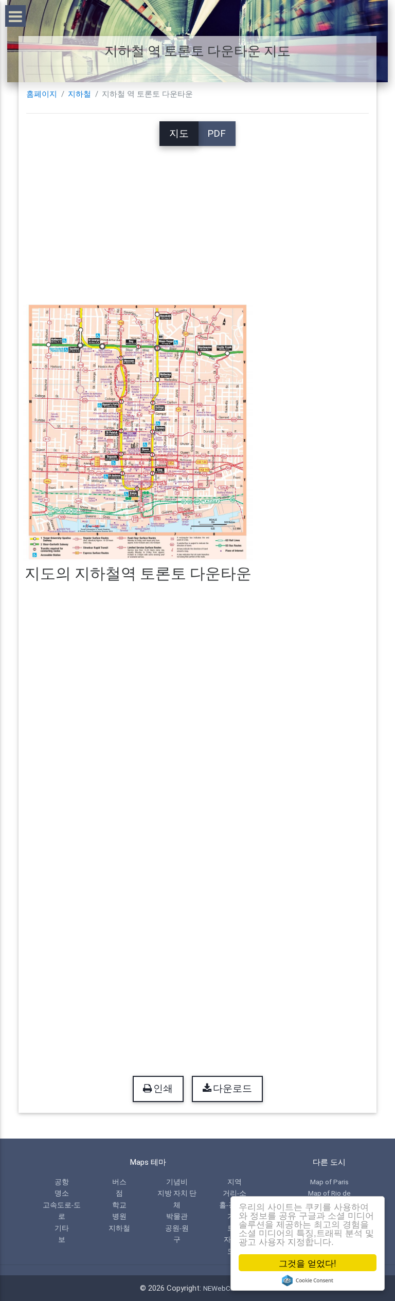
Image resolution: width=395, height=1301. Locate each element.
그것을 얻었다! (307, 1262)
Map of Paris (329, 1182)
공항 (62, 1182)
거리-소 (234, 1193)
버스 (119, 1182)
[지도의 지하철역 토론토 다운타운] (138, 431)
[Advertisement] (197, 218)
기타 (62, 1228)
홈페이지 (41, 94)
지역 (234, 1182)
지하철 (79, 94)
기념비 (177, 1182)
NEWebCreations (229, 1288)
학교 (119, 1205)
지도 (179, 133)
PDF (216, 133)
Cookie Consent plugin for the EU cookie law (307, 1280)
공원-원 (177, 1228)
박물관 (177, 1216)
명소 (62, 1193)
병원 (119, 1216)
